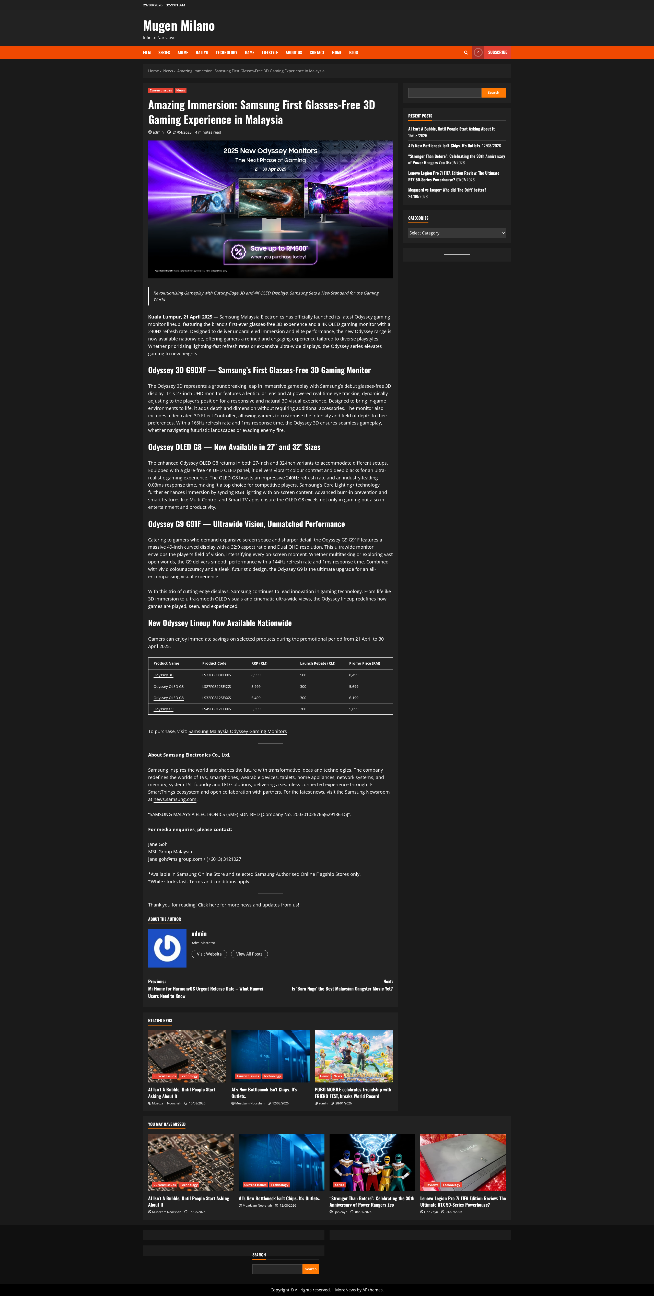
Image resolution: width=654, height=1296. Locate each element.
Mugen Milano (179, 24)
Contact (317, 52)
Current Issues (161, 90)
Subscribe (497, 52)
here (214, 905)
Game (249, 52)
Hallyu (202, 52)
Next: (342, 985)
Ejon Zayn (340, 1212)
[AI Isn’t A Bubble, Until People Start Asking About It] (187, 1056)
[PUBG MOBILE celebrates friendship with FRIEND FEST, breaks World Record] (354, 1056)
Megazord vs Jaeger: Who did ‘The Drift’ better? (447, 190)
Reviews (432, 1185)
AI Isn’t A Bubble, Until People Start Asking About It (181, 1092)
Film (147, 52)
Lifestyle (270, 52)
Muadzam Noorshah (166, 1103)
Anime (183, 52)
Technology (226, 52)
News (180, 90)
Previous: (205, 988)
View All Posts (249, 954)
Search (493, 92)
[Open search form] (466, 52)
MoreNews (345, 1290)
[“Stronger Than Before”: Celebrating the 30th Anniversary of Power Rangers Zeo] (372, 1162)
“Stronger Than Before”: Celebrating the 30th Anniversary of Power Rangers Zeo (372, 1201)
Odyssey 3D (163, 675)
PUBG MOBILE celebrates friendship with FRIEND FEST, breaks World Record (353, 1092)
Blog (353, 52)
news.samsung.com (175, 799)
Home (337, 52)
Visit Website (209, 954)
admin (158, 132)
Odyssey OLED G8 (169, 686)
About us (294, 52)
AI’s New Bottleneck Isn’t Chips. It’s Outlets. (264, 1092)
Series (164, 52)
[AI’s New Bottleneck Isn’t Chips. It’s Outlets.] (270, 1056)
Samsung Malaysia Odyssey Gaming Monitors (238, 731)
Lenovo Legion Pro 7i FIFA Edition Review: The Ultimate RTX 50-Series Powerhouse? (453, 176)
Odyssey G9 (163, 708)
